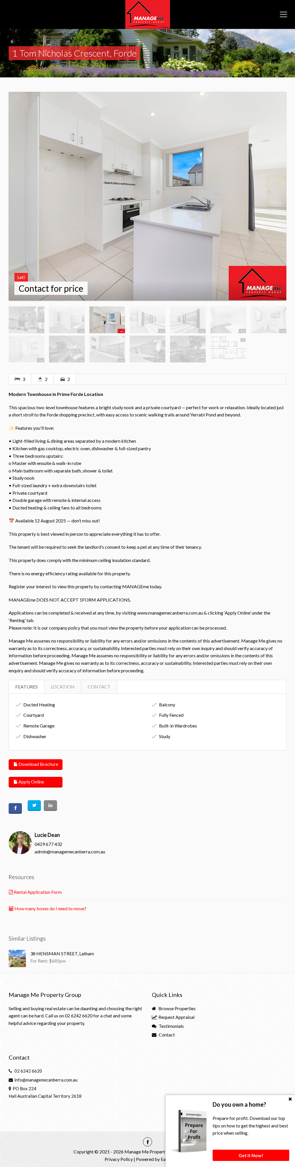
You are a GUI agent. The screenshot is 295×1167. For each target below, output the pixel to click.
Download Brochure (38, 764)
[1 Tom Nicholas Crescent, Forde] (147, 196)
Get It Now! (251, 1155)
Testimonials (171, 1026)
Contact (166, 1034)
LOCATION (63, 686)
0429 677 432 (48, 844)
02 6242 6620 (78, 1015)
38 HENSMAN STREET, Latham (62, 953)
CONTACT (99, 686)
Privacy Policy (119, 1159)
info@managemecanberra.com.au (45, 1079)
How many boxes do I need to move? (50, 908)
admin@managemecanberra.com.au (70, 851)
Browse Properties (177, 1008)
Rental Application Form (37, 892)
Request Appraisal (176, 1017)
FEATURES (26, 686)
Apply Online (31, 781)
